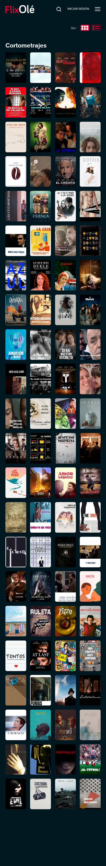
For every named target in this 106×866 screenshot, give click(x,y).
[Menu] (98, 9)
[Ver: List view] (96, 28)
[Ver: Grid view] (85, 28)
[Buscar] (55, 9)
